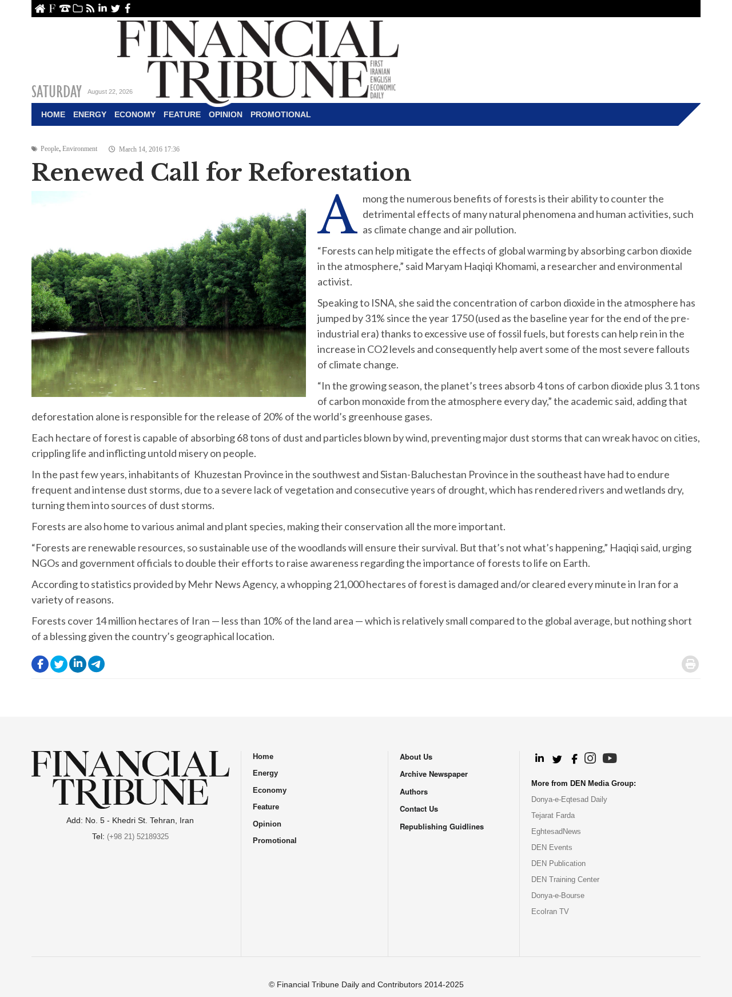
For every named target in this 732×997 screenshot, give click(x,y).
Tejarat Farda (553, 815)
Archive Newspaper (434, 773)
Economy (135, 114)
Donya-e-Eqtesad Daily (569, 799)
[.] (539, 759)
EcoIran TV (550, 911)
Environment (79, 149)
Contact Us (65, 8)
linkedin (103, 8)
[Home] (258, 61)
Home (40, 8)
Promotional (280, 114)
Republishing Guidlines (442, 826)
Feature (182, 114)
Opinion (225, 114)
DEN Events (551, 847)
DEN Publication (558, 863)
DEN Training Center (565, 879)
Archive (77, 8)
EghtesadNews (556, 831)
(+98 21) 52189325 (138, 836)
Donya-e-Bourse (557, 895)
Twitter (115, 8)
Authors (414, 791)
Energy (89, 114)
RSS (90, 8)
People (50, 149)
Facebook (128, 8)
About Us (52, 8)
